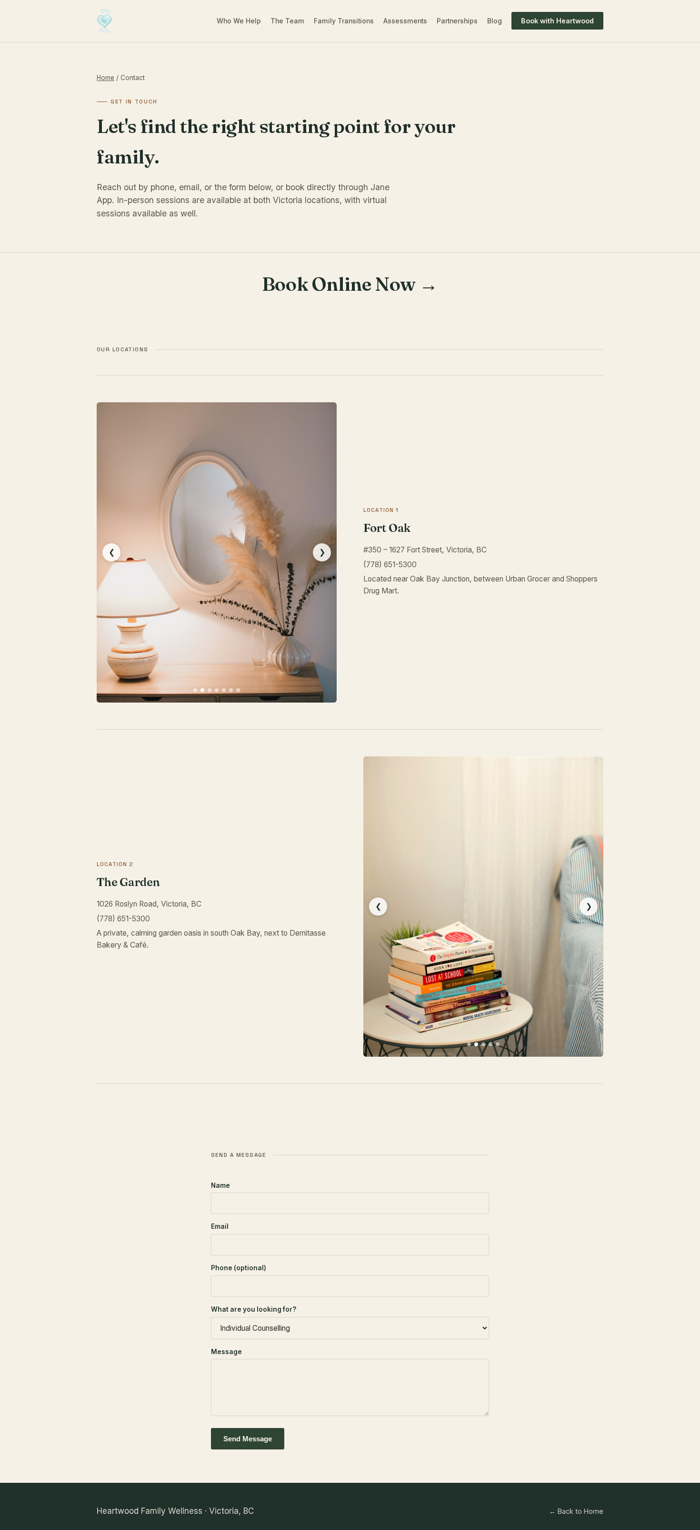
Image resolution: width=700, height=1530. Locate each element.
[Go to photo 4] (217, 690)
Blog (494, 21)
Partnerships (457, 21)
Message (226, 1352)
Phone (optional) (238, 1268)
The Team (287, 21)
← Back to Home (576, 1511)
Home (105, 78)
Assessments (405, 21)
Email (220, 1226)
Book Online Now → (350, 284)
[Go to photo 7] (238, 690)
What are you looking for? (253, 1309)
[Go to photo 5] (224, 690)
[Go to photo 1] (195, 690)
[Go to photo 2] (202, 690)
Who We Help (239, 21)
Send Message (247, 1439)
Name (220, 1185)
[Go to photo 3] (209, 690)
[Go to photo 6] (231, 690)
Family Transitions (344, 21)
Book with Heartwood (557, 21)
